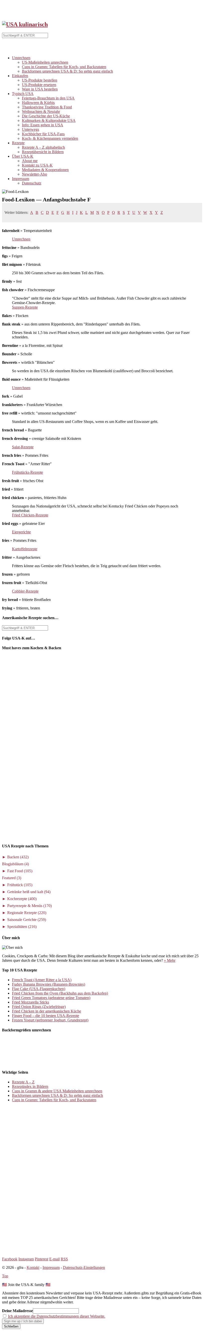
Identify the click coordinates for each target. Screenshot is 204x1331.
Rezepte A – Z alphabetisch (43, 147)
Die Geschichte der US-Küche (46, 116)
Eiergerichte (21, 532)
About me (30, 161)
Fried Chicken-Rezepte (30, 515)
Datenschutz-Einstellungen (84, 1267)
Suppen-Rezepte (25, 307)
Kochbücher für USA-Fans (43, 134)
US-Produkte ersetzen (39, 85)
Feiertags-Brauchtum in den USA (48, 98)
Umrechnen (21, 58)
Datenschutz (31, 183)
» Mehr (169, 960)
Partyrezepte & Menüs (29, 906)
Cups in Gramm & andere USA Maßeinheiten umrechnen (57, 1091)
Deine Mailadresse (17, 1311)
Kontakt (33, 1267)
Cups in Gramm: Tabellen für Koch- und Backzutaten (64, 67)
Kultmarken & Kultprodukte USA (49, 120)
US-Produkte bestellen (39, 80)
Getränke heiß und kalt (29, 892)
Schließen (11, 1326)
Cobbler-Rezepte (25, 591)
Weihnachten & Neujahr (41, 111)
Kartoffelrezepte (24, 549)
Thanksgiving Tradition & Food (47, 107)
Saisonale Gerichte (26, 920)
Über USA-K (22, 156)
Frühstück (19, 885)
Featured (11, 878)
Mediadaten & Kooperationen (45, 170)
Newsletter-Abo (34, 174)
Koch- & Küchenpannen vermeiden (50, 138)
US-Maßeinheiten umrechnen (45, 62)
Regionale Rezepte (26, 913)
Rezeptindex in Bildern (30, 1086)
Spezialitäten (22, 926)
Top (5, 1276)
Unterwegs (30, 129)
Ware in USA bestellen (40, 89)
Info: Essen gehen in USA (42, 125)
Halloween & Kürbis (38, 102)
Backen (18, 857)
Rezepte (18, 143)
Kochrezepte (22, 899)
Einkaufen (20, 76)
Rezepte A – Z (23, 1082)
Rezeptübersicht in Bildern (43, 152)
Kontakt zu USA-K (37, 165)
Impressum (20, 179)
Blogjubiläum (15, 864)
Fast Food (19, 871)
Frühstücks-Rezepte (27, 472)
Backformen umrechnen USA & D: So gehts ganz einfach (67, 71)
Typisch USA (23, 94)
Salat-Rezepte (23, 447)
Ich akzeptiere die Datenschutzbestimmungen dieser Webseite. (56, 1316)
